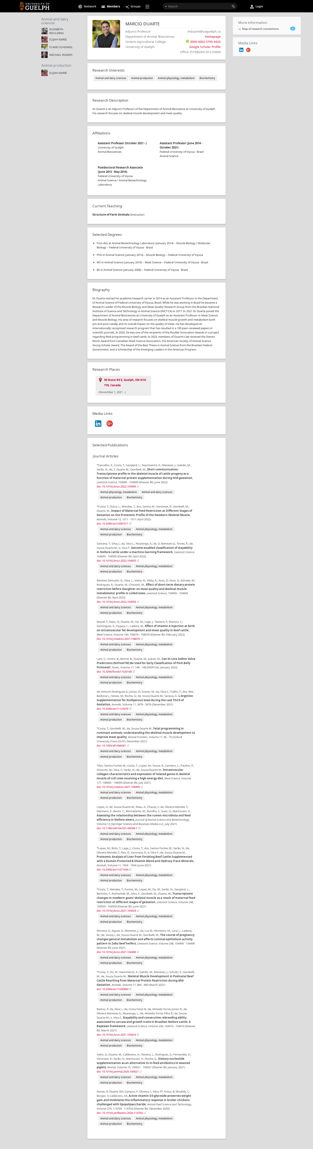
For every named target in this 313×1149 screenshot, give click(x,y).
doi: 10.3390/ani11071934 (112, 869)
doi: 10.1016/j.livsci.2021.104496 (116, 952)
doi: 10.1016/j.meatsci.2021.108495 (118, 787)
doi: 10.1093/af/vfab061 (111, 745)
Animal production (56, 65)
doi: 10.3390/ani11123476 (112, 709)
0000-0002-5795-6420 (205, 42)
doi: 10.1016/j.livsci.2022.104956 (116, 602)
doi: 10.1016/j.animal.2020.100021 (118, 1071)
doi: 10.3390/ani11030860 (112, 989)
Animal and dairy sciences (54, 21)
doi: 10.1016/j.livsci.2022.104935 (116, 560)
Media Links (247, 43)
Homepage (213, 37)
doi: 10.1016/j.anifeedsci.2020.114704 (120, 1113)
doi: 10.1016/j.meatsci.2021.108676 (118, 639)
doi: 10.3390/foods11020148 (114, 671)
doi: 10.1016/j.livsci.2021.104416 (116, 1035)
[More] (148, 6)
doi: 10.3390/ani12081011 (112, 523)
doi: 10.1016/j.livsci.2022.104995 (116, 486)
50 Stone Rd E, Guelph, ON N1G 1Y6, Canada (125, 382)
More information (252, 22)
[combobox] (200, 6)
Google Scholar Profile (205, 47)
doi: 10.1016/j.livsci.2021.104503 (116, 911)
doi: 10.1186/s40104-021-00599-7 (117, 828)
